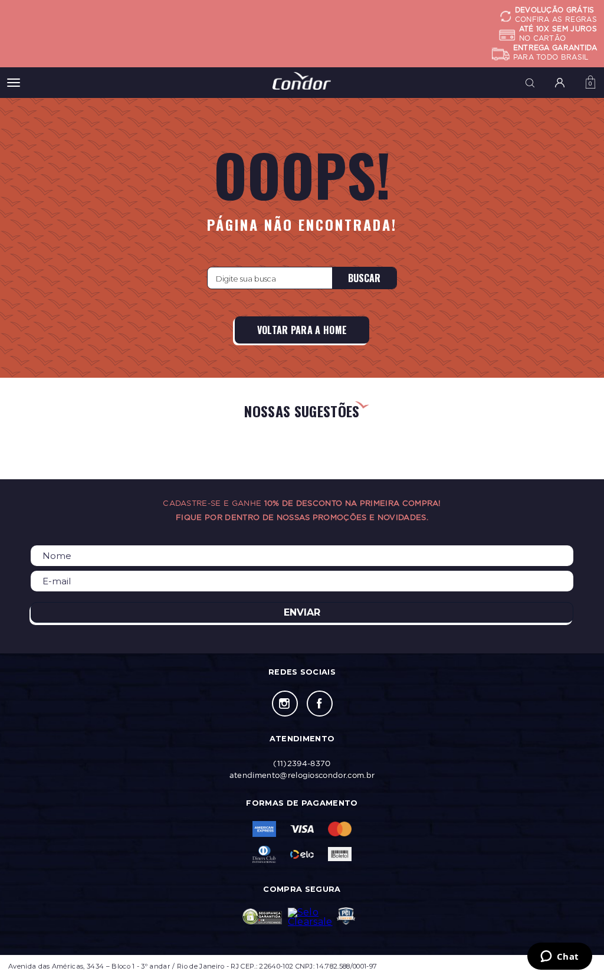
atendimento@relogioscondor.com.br (302, 775)
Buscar (364, 278)
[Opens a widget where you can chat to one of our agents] (559, 957)
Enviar (302, 612)
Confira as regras (556, 19)
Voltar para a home (302, 330)
